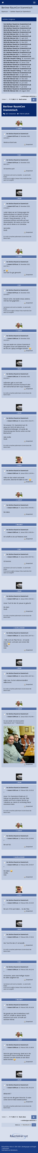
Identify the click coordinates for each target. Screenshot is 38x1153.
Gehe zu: (17, 1124)
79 (11, 99)
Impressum (6, 1148)
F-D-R (19, 465)
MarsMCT (20, 524)
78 (9, 99)
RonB (19, 198)
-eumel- (19, 128)
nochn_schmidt (20, 628)
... (8, 99)
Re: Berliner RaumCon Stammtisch (17, 133)
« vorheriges (25, 96)
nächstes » (32, 96)
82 (17, 99)
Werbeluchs (14, 1150)
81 (15, 99)
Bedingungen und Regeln (29, 1147)
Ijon (19, 155)
